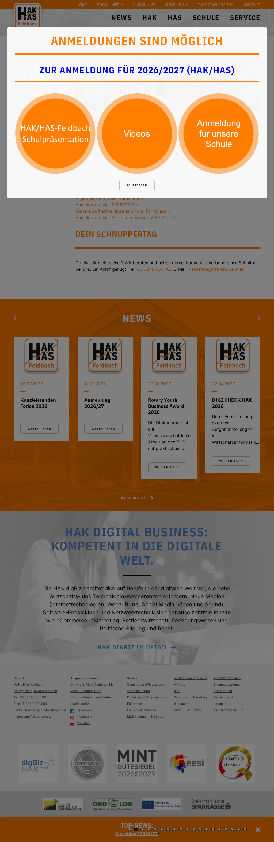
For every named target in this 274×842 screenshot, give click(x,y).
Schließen (136, 185)
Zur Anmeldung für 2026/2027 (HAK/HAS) (137, 70)
